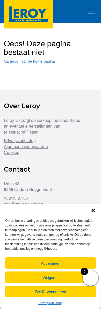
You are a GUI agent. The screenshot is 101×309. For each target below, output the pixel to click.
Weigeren (50, 277)
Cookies (11, 152)
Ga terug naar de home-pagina (29, 61)
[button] (93, 210)
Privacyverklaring (50, 302)
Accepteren (50, 263)
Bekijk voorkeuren (50, 291)
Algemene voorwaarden (26, 146)
